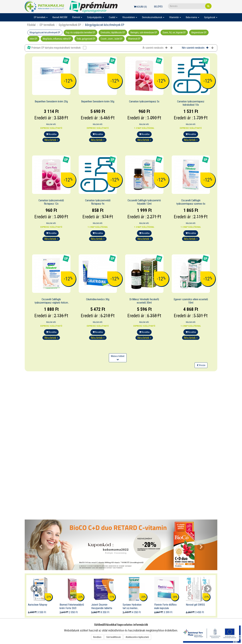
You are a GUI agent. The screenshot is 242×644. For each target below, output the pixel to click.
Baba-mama (192, 17)
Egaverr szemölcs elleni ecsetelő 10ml (191, 301)
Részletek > (51, 140)
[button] (39, 545)
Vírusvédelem (128, 17)
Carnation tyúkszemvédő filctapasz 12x (51, 202)
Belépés (158, 6)
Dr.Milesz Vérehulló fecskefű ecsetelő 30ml (144, 301)
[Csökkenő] (171, 48)
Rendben (97, 637)
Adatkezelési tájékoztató (137, 637)
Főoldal (31, 25)
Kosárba (52, 134)
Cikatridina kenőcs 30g (97, 299)
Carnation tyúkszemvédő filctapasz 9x (97, 202)
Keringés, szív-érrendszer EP (144, 32)
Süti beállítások (113, 637)
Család (112, 17)
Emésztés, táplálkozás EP (113, 32)
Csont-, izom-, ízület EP (111, 38)
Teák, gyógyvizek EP (86, 38)
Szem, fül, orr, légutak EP (174, 32)
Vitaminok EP (134, 38)
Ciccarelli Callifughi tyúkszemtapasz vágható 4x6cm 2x (51, 303)
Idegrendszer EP (198, 32)
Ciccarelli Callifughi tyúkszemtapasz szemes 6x (190, 202)
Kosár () (141, 6)
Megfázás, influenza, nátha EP (57, 38)
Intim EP (33, 38)
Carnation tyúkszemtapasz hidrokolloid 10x (190, 103)
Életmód (76, 17)
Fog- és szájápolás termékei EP (80, 32)
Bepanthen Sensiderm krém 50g (97, 101)
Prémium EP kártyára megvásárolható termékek (56, 47)
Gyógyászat (210, 17)
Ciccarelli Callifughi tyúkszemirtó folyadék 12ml (144, 202)
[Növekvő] (166, 48)
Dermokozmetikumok (152, 17)
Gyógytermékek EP (70, 25)
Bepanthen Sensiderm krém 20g (51, 101)
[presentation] (34, 588)
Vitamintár (174, 17)
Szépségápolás (94, 17)
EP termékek (40, 17)
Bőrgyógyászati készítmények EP (45, 32)
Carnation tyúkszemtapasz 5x (144, 101)
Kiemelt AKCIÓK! (60, 17)
